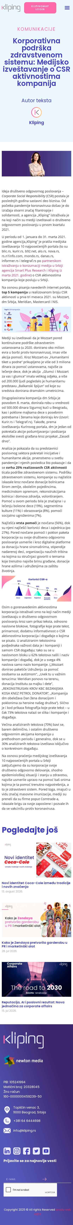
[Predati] (44, 1179)
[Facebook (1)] (26, 1151)
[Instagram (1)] (16, 1151)
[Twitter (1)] (36, 1151)
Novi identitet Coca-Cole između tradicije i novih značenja (36, 885)
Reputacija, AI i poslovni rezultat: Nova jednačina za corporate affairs (33, 1004)
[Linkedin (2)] (7, 1151)
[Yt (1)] (46, 1151)
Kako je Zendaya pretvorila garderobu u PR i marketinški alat (34, 944)
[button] (67, 8)
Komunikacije (36, 29)
